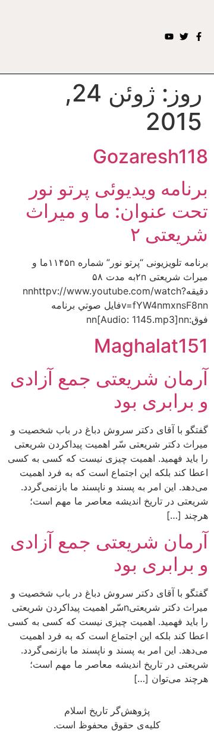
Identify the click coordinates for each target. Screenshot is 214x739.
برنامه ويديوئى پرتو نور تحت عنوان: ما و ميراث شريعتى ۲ (117, 211)
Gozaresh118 (150, 156)
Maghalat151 (151, 345)
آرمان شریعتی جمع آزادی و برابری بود (109, 390)
